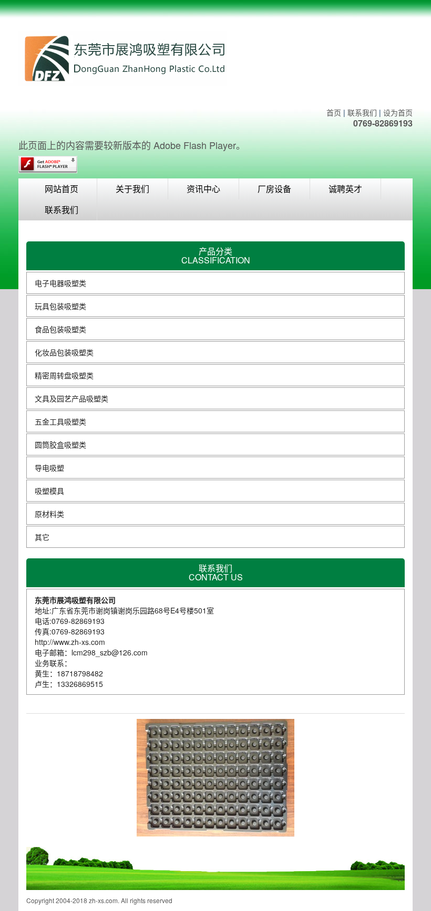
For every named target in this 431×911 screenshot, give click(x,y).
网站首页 (61, 189)
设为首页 (398, 112)
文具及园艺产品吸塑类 (71, 398)
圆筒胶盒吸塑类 (60, 444)
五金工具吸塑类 (60, 421)
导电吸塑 (49, 467)
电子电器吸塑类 (60, 283)
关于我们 (132, 189)
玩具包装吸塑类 (60, 306)
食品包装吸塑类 (60, 329)
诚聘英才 (345, 189)
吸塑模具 (49, 490)
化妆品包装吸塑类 (64, 352)
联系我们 (362, 112)
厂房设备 (274, 189)
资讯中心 (203, 189)
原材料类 (49, 514)
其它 (42, 537)
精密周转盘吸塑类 (64, 375)
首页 (333, 112)
